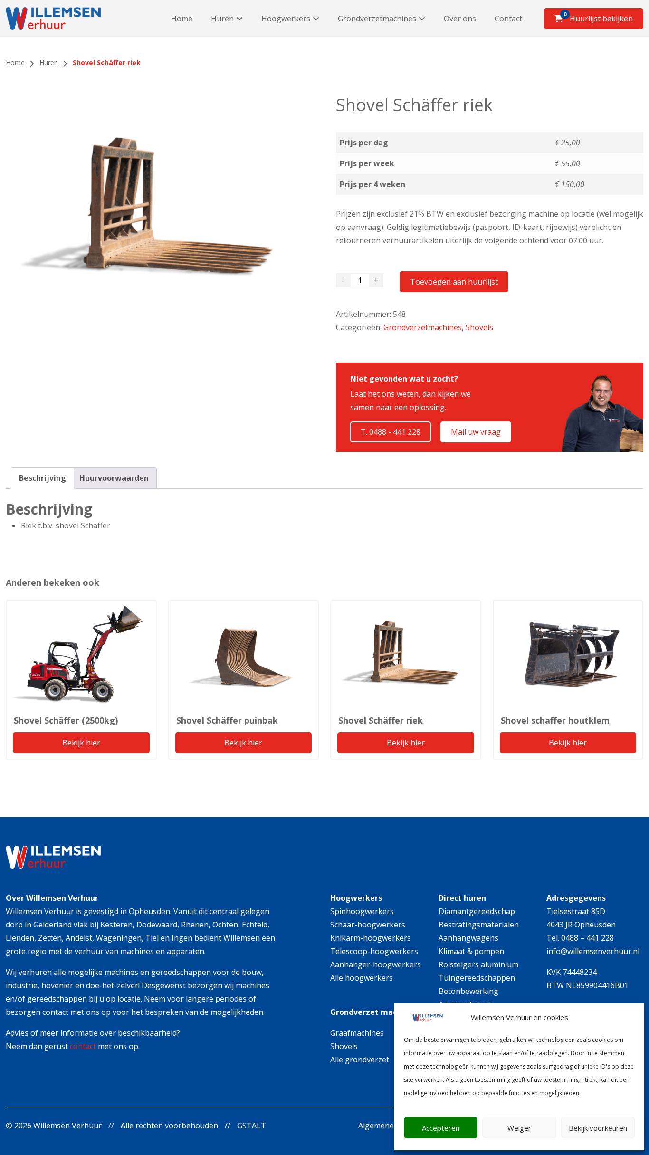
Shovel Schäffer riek (380, 720)
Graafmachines (357, 1033)
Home (181, 18)
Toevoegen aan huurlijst (454, 282)
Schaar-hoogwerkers (367, 924)
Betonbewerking (468, 991)
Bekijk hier (81, 742)
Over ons (460, 18)
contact (83, 1046)
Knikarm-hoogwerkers (370, 938)
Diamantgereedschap (477, 911)
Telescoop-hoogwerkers (374, 951)
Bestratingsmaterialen (479, 924)
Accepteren (440, 1128)
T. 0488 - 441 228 (390, 432)
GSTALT (251, 1125)
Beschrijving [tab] (42, 478)
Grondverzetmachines (377, 18)
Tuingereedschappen (477, 978)
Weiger (519, 1128)
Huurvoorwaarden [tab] (114, 478)
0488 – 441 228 (587, 938)
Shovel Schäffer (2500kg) (66, 720)
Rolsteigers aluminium (478, 964)
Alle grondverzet (359, 1059)
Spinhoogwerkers (362, 911)
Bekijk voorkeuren (598, 1128)
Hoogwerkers (285, 18)
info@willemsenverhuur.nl (592, 951)
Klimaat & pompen (471, 951)
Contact (508, 18)
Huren (222, 18)
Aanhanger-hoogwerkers (375, 964)
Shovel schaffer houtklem (555, 720)
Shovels (479, 327)
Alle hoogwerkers (361, 978)
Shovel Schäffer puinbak (227, 720)
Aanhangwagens (468, 938)
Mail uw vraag (476, 432)
